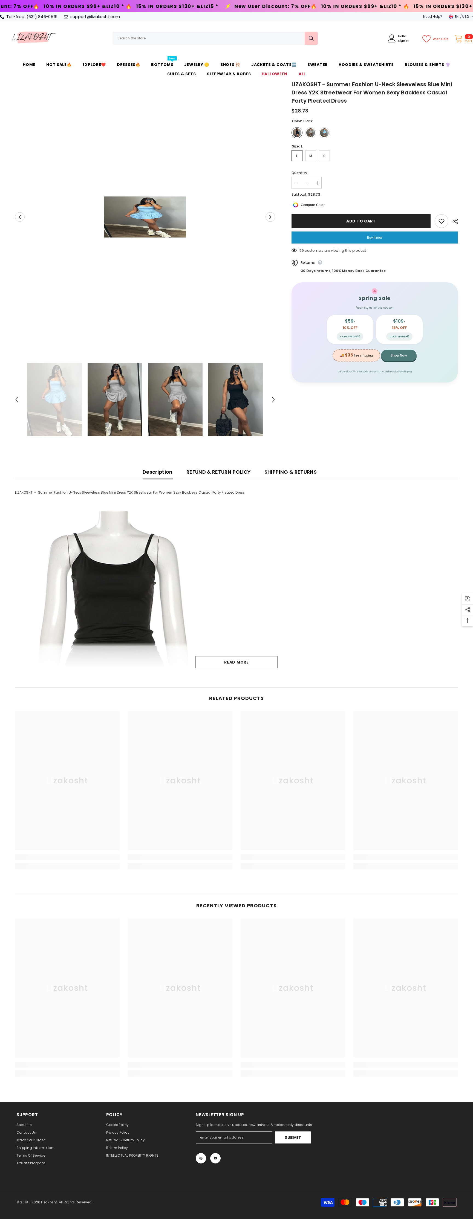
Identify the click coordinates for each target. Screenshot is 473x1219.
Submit (293, 1137)
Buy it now (374, 237)
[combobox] (209, 38)
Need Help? (432, 16)
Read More (236, 662)
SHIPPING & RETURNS (290, 471)
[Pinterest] (201, 1158)
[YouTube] (215, 1158)
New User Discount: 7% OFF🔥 (168, 6)
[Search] (215, 38)
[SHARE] (453, 221)
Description (158, 471)
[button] (20, 217)
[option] (145, 217)
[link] (67, 857)
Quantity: (300, 172)
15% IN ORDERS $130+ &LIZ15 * (70, 6)
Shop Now (399, 355)
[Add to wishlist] (441, 221)
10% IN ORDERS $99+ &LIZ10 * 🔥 (258, 6)
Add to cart (361, 221)
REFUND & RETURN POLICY (218, 471)
